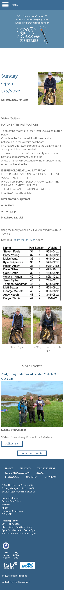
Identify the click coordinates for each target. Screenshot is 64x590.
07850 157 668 (40, 19)
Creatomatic (24, 582)
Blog (40, 472)
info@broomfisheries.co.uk (35, 23)
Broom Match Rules (23, 239)
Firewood (12, 476)
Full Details (11, 443)
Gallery (32, 476)
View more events (32, 453)
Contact (51, 476)
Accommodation (17, 472)
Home (9, 468)
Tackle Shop (46, 468)
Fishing (25, 468)
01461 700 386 (39, 16)
